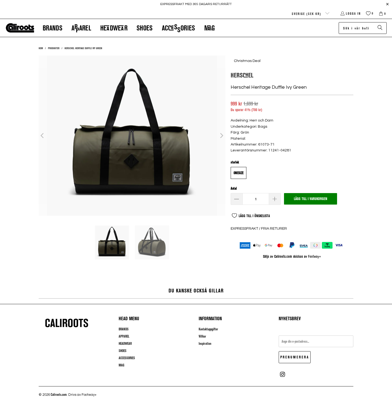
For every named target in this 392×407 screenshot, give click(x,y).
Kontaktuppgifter (208, 329)
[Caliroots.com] (20, 28)
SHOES (122, 351)
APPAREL (124, 336)
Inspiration (205, 343)
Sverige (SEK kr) (307, 13)
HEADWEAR (125, 343)
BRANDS (124, 329)
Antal (234, 188)
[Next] (221, 136)
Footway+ (314, 256)
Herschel (242, 75)
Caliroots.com (59, 394)
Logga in (353, 13)
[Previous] (42, 136)
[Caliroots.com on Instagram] (283, 374)
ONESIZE (238, 173)
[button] (52, 28)
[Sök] (380, 28)
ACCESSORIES (127, 358)
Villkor (202, 336)
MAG (121, 365)
